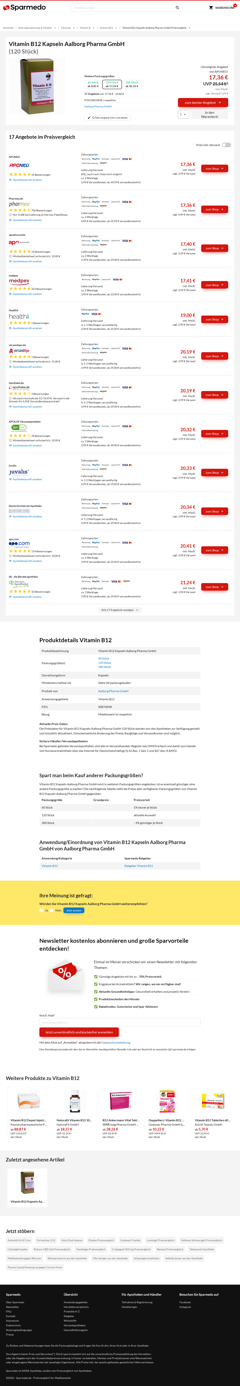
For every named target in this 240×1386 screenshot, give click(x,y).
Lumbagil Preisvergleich (161, 1240)
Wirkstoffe (70, 1320)
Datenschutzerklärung (115, 1042)
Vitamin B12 (50, 865)
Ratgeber (69, 1316)
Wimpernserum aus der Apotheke (67, 1258)
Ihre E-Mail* (47, 1015)
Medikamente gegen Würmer (24, 1258)
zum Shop (212, 168)
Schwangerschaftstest (146, 1258)
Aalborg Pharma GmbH (98, 106)
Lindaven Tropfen (130, 1240)
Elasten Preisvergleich (101, 1240)
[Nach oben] (230, 1376)
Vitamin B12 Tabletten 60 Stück (213, 1120)
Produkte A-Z (72, 1311)
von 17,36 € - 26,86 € (104, 93)
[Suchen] (176, 7)
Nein (58, 910)
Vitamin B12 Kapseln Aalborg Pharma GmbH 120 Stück (27, 1201)
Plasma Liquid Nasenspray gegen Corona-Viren (35, 1267)
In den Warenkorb (209, 114)
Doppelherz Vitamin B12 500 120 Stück (167, 1120)
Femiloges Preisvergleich (91, 1249)
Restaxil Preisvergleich (170, 1249)
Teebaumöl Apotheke (202, 1249)
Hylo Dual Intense (72, 1240)
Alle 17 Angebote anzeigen (117, 609)
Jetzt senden (73, 910)
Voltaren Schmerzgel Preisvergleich (201, 1240)
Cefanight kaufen (18, 1249)
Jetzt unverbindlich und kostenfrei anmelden (79, 1032)
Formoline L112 (46, 1240)
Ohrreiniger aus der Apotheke (110, 1258)
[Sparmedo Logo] (24, 7)
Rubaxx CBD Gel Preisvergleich (52, 1249)
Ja (46, 910)
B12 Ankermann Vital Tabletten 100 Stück (121, 1120)
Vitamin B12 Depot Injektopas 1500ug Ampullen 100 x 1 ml (28, 1120)
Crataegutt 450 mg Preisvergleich (131, 1249)
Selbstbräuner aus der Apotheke (183, 1258)
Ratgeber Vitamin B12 (138, 865)
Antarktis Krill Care (19, 1240)
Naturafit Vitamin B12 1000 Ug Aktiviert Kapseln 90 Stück (75, 1120)
